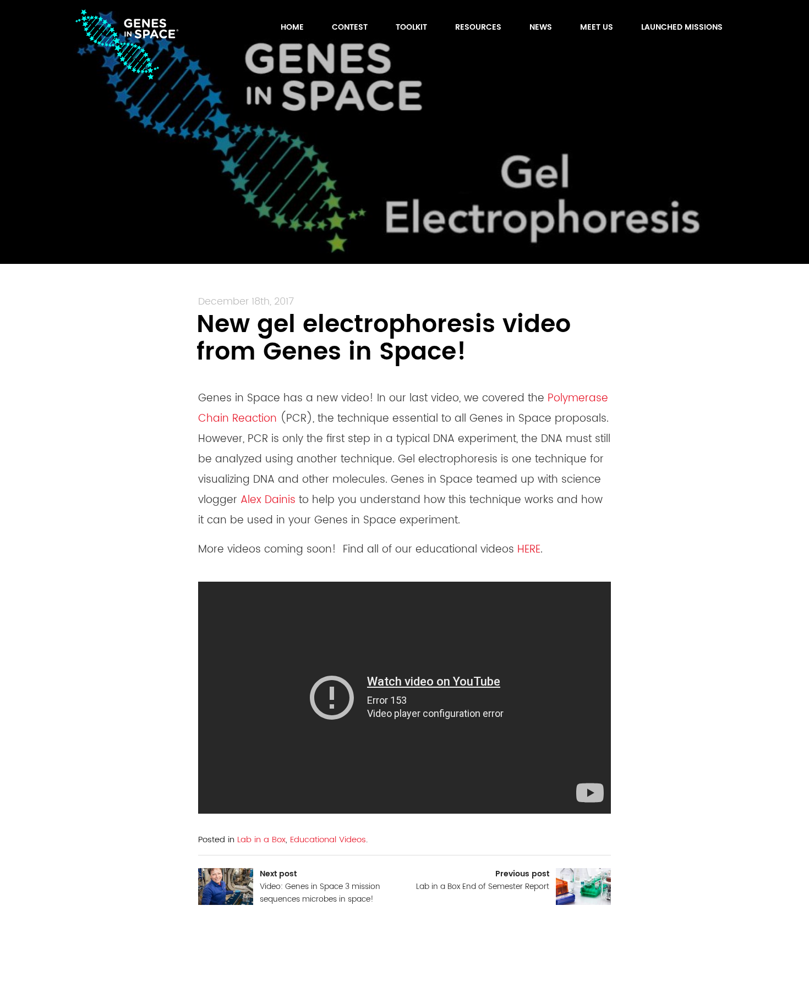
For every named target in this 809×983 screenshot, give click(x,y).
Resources (478, 27)
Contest (350, 27)
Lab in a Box (261, 840)
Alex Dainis (268, 500)
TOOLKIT (411, 27)
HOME (292, 27)
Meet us (596, 27)
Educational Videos (328, 840)
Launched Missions (682, 27)
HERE (528, 549)
